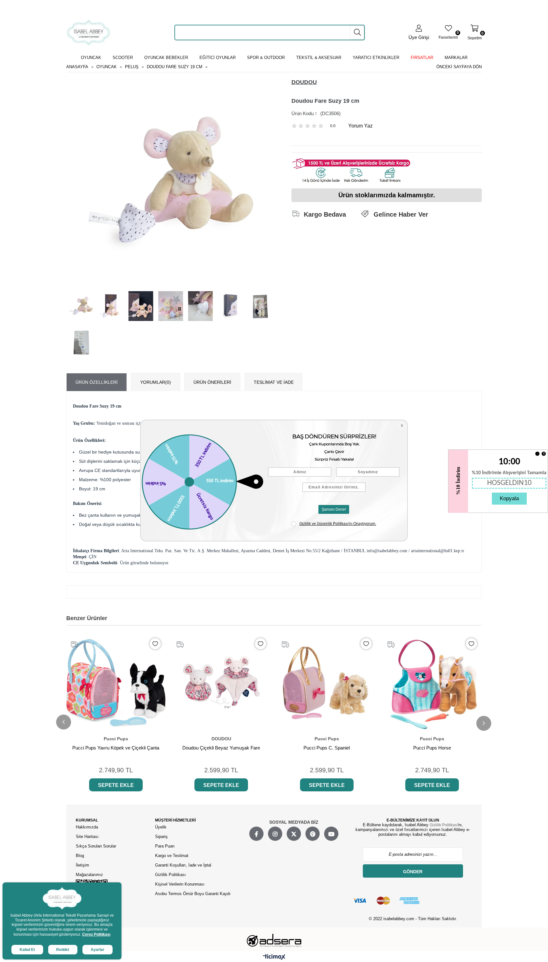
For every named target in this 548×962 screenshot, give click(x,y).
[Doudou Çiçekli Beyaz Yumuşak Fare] (221, 683)
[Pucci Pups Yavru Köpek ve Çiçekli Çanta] (116, 683)
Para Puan (164, 846)
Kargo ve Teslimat (171, 855)
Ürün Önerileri (212, 382)
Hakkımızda (87, 827)
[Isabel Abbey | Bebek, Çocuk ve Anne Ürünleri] (88, 32)
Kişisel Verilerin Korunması (180, 884)
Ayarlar (97, 949)
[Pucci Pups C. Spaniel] (326, 683)
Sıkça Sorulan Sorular (96, 846)
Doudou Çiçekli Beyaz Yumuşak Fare (221, 747)
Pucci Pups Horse (432, 747)
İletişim (82, 865)
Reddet (62, 949)
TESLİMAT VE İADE (274, 382)
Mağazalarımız (89, 874)
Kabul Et (27, 949)
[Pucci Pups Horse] (432, 683)
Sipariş (161, 836)
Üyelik (160, 827)
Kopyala (509, 498)
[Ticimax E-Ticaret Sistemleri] (274, 957)
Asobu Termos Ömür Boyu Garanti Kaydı (193, 893)
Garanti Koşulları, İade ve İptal (183, 865)
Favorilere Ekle (155, 643)
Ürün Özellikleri (96, 382)
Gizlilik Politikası (170, 874)
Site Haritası (88, 836)
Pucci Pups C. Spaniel (326, 747)
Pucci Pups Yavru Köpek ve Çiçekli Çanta (115, 747)
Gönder (412, 871)
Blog (80, 855)
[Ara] (357, 32)
